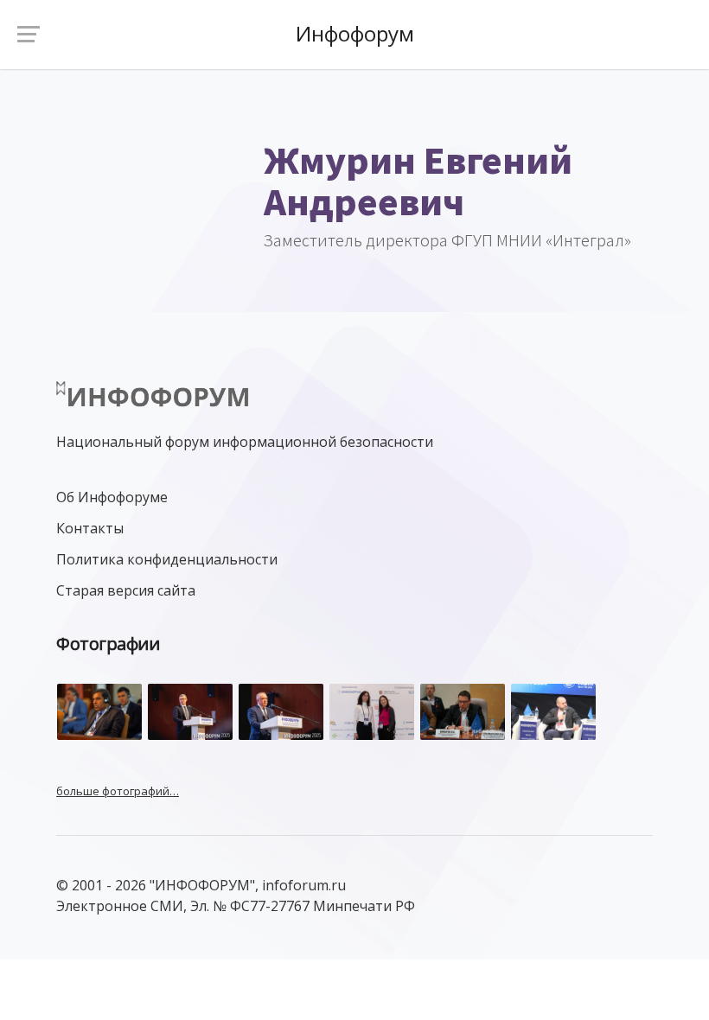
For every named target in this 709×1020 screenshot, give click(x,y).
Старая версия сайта (125, 590)
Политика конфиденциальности (167, 559)
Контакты (90, 528)
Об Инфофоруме (112, 497)
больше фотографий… (117, 791)
